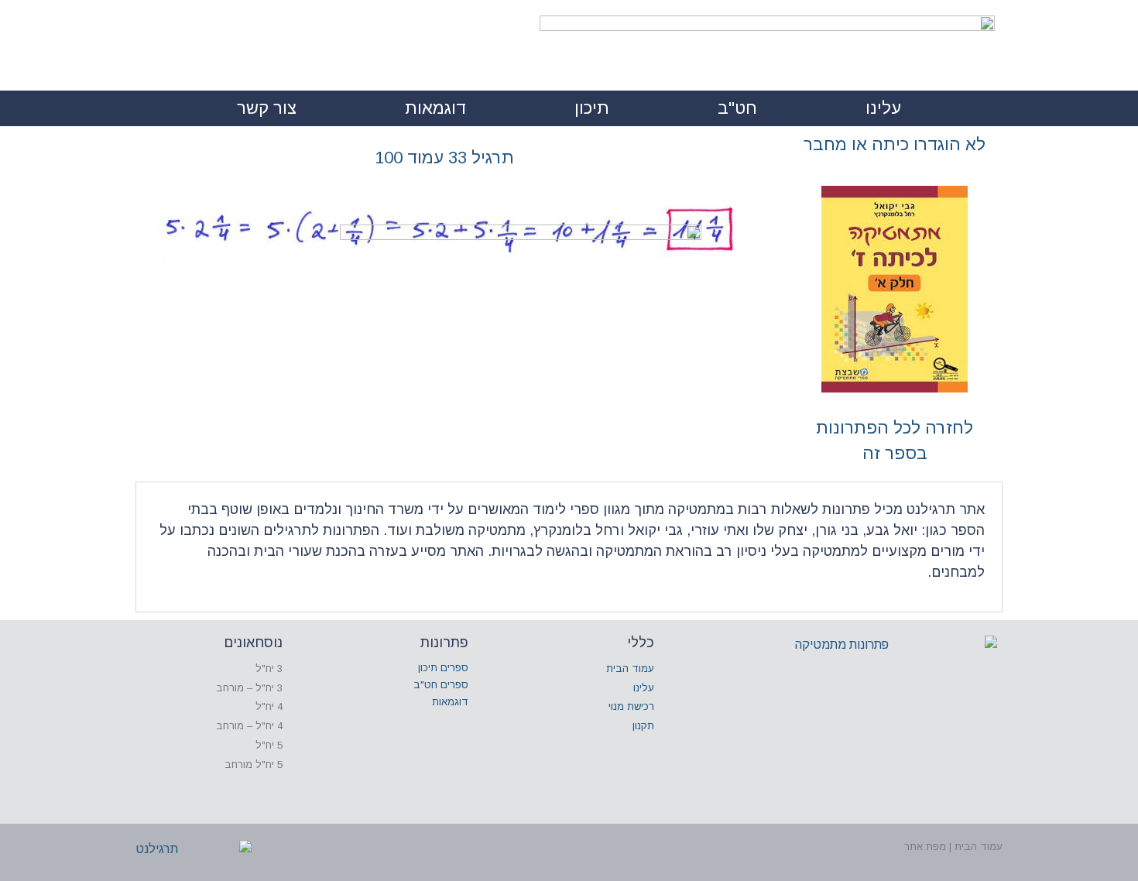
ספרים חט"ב (440, 685)
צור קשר (266, 108)
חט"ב (737, 108)
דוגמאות (435, 108)
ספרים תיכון (443, 668)
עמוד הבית (630, 668)
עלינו (883, 108)
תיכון (591, 108)
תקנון (643, 726)
